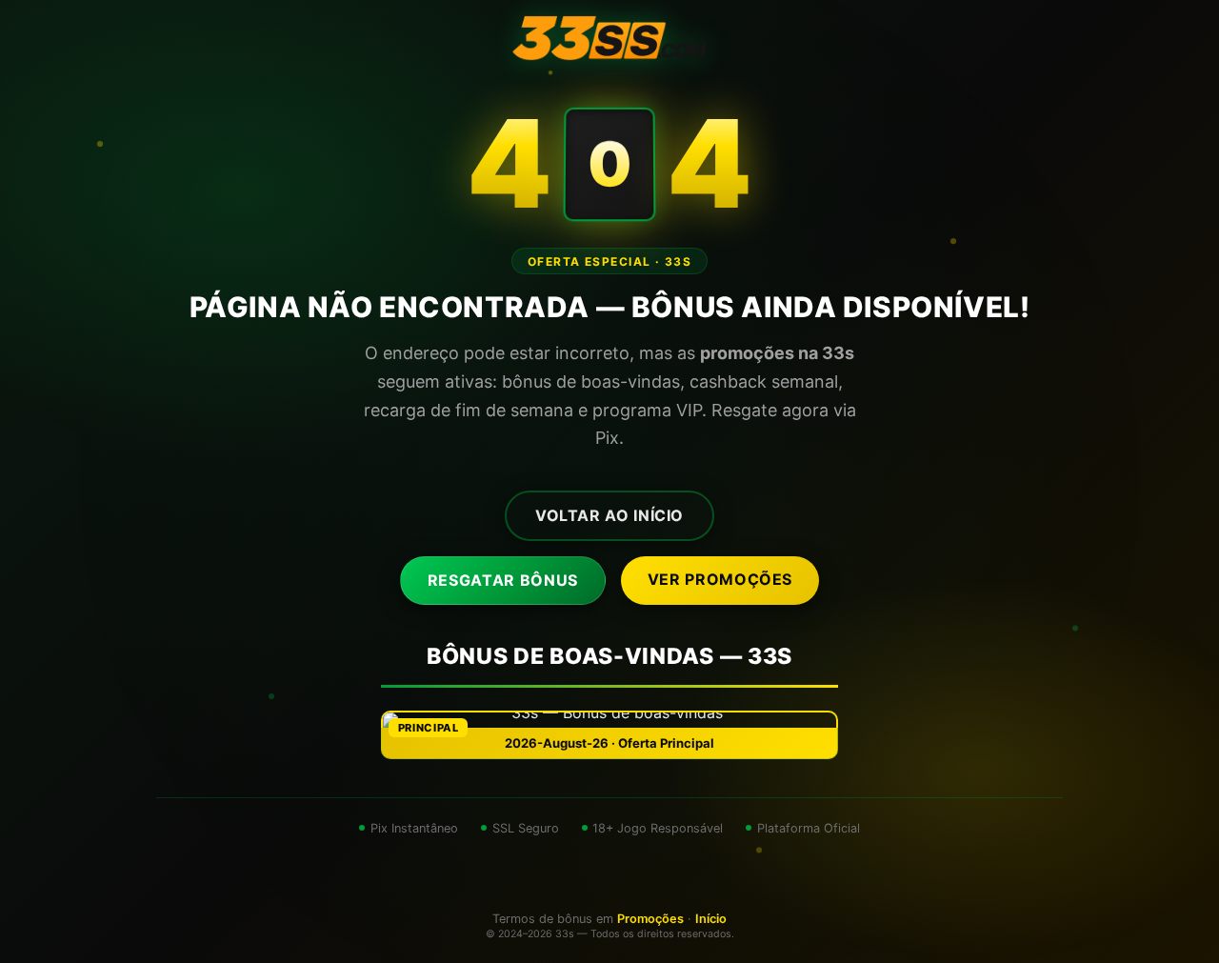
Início (711, 919)
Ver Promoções (720, 579)
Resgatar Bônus (503, 580)
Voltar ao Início (609, 515)
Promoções (650, 919)
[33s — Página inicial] (609, 38)
